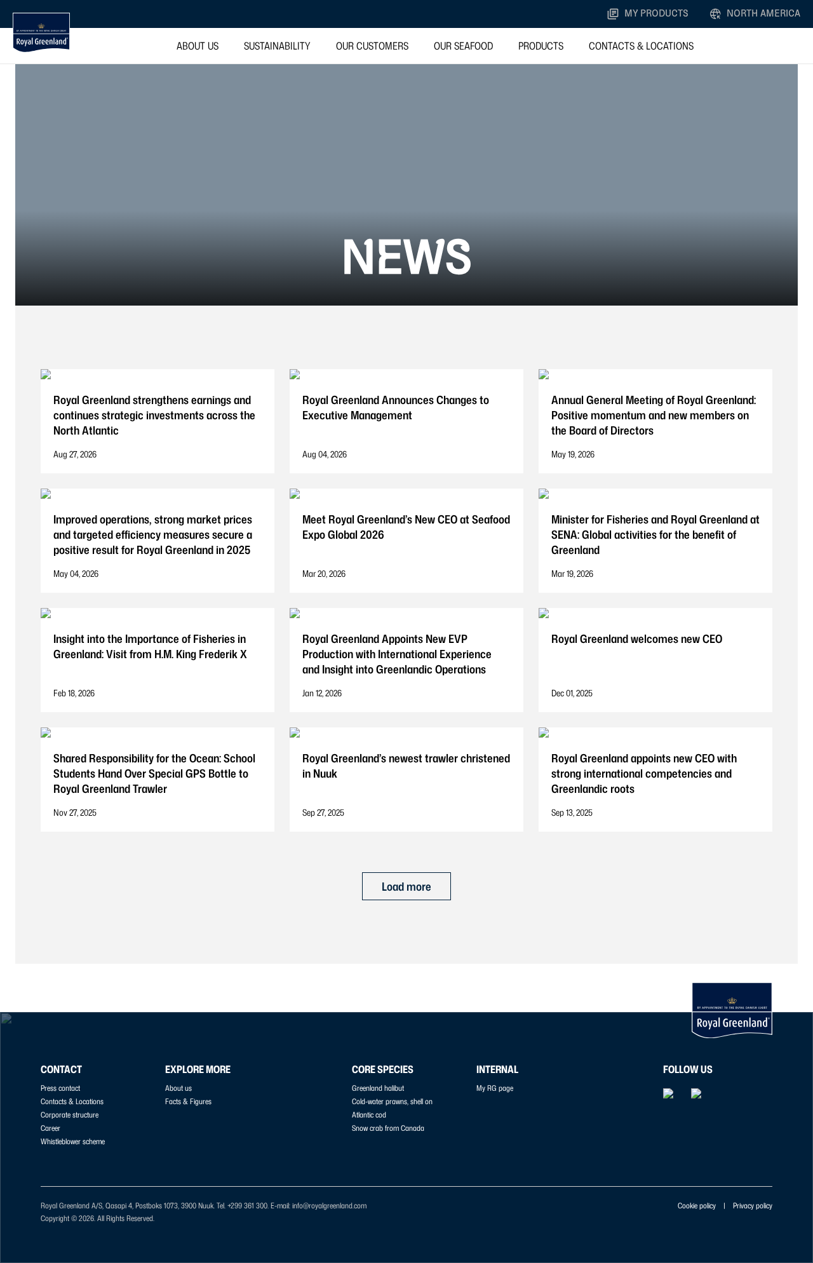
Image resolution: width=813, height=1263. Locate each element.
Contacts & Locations (641, 46)
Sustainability (277, 46)
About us (197, 46)
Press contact (60, 1088)
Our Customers (372, 46)
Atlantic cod (369, 1114)
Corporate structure (69, 1114)
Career (50, 1128)
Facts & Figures (188, 1101)
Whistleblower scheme (73, 1141)
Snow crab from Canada (388, 1128)
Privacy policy (752, 1205)
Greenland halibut (378, 1088)
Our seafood (463, 46)
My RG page (494, 1088)
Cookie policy (697, 1205)
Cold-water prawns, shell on (392, 1101)
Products (540, 46)
